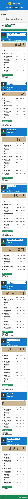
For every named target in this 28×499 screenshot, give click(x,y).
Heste (22, 7)
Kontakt (20, 497)
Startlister (8, 7)
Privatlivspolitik (24, 497)
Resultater (16, 7)
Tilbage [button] (4, 14)
